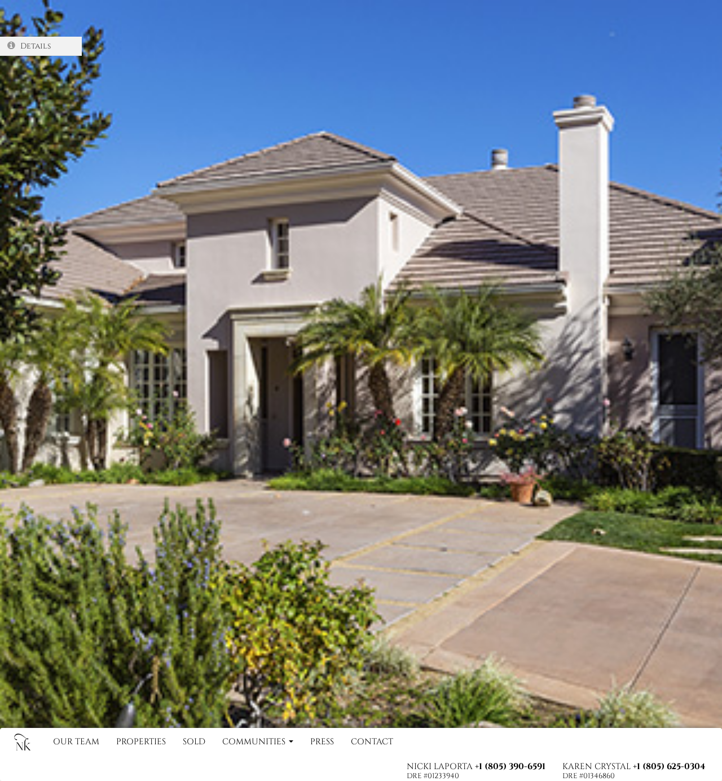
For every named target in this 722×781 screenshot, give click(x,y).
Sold (194, 742)
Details (34, 46)
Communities (255, 742)
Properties (141, 742)
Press (322, 742)
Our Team (76, 742)
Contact (372, 742)
